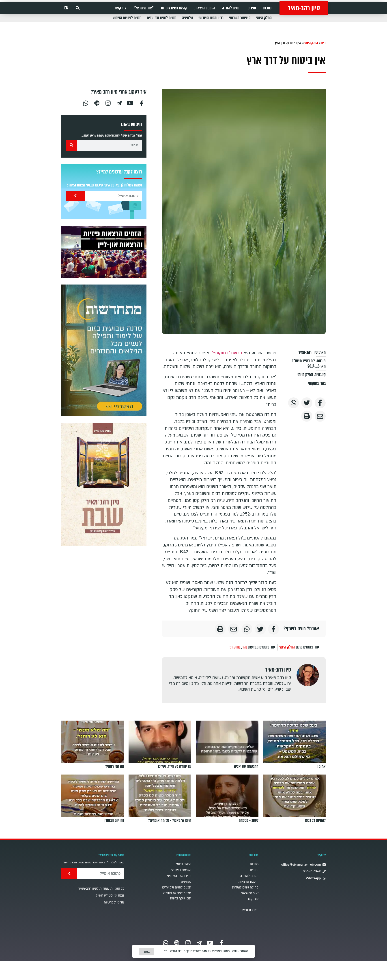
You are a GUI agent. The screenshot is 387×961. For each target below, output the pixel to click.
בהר (323, 383)
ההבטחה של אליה (246, 766)
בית (323, 43)
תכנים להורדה (231, 8)
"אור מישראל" (144, 8)
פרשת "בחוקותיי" (226, 353)
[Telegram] (119, 103)
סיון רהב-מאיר (304, 8)
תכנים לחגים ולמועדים (161, 18)
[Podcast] (96, 103)
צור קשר (121, 8)
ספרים (251, 8)
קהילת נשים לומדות (174, 8)
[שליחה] (75, 196)
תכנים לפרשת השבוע (127, 18)
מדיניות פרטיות (114, 902)
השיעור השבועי (240, 18)
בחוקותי (313, 383)
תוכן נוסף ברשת (180, 898)
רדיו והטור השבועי (211, 18)
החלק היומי (264, 18)
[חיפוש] (71, 145)
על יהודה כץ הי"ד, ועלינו (174, 766)
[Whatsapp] (85, 103)
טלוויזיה (187, 18)
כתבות (267, 8)
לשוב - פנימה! (248, 820)
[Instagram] (108, 103)
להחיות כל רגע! (315, 820)
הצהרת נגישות (248, 910)
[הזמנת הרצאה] (103, 252)
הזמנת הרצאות (204, 8)
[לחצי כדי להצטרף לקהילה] (103, 350)
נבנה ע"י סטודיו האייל (110, 895)
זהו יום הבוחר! (114, 820)
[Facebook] (141, 103)
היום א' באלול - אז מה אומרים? (169, 820)
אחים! (321, 766)
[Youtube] (130, 103)
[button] (77, 8)
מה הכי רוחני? (114, 766)
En (66, 8)
